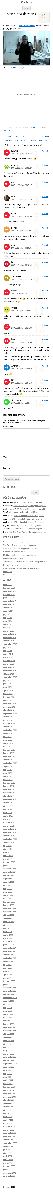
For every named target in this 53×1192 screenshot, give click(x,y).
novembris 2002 (9, 1137)
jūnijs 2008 (7, 928)
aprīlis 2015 (8, 691)
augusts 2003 (8, 1107)
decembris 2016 (9, 634)
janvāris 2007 (8, 985)
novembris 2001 (9, 1176)
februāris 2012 (9, 783)
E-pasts (6, 468)
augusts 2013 (8, 733)
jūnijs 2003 (7, 1113)
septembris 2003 (10, 1103)
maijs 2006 (7, 1011)
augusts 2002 (8, 1146)
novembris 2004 (9, 1057)
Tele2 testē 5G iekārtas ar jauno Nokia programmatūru (25, 562)
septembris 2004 (10, 1064)
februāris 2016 (9, 661)
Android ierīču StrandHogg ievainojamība (20, 549)
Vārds (5, 457)
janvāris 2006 (8, 1024)
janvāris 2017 (8, 631)
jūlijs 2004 (7, 1070)
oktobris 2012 (8, 760)
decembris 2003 (9, 1094)
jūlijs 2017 (7, 615)
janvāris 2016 (8, 664)
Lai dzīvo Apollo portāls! (13, 558)
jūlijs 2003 (7, 1110)
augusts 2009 (8, 882)
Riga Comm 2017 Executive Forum (17, 575)
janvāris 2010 (8, 866)
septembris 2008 (10, 918)
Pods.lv (26, 2)
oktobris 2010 (8, 836)
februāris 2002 (9, 1166)
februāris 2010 (9, 862)
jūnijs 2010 (7, 849)
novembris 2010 (9, 833)
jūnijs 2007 (7, 968)
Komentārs (8, 427)
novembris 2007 (9, 951)
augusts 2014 (8, 717)
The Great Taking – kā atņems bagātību (29, 506)
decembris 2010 (9, 829)
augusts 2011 (8, 803)
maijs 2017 (7, 621)
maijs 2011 (7, 813)
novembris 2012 (9, 756)
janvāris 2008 (8, 945)
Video (38, 128)
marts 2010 (7, 859)
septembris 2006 (10, 998)
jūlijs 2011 (7, 806)
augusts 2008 (8, 922)
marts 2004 (7, 1084)
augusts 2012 (8, 767)
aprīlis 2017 (8, 624)
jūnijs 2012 (7, 770)
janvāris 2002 (8, 1170)
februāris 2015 (9, 697)
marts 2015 (7, 694)
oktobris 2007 (8, 955)
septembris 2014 (10, 714)
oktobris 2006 (8, 994)
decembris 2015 (9, 667)
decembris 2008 (9, 909)
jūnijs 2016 (7, 651)
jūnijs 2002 (7, 1153)
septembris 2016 (10, 644)
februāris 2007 (9, 981)
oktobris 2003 (8, 1100)
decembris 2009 (9, 869)
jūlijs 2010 (7, 846)
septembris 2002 (10, 1143)
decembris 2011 (9, 790)
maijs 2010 (7, 852)
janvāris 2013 (8, 753)
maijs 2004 (7, 1077)
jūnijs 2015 (7, 684)
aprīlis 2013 (8, 743)
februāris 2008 (9, 942)
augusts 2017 (8, 611)
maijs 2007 (7, 971)
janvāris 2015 (8, 700)
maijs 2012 (7, 773)
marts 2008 (7, 938)
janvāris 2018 (8, 598)
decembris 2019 (9, 591)
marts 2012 (7, 780)
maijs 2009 (7, 892)
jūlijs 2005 (7, 1044)
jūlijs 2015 (7, 681)
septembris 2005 (10, 1037)
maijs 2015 (7, 687)
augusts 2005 (8, 1041)
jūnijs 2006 (7, 1008)
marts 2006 (7, 1018)
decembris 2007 (9, 948)
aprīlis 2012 (8, 776)
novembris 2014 (9, 707)
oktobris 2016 (8, 641)
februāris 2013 (9, 750)
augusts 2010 (8, 842)
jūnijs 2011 (7, 809)
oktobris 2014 (8, 710)
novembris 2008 (9, 912)
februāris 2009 (9, 902)
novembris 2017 (9, 605)
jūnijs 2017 (7, 618)
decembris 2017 (9, 601)
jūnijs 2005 (7, 1047)
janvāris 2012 (8, 786)
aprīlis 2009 (8, 895)
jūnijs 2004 (7, 1074)
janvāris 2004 (8, 1090)
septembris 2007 (10, 958)
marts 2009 (7, 899)
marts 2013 (7, 747)
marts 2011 (7, 819)
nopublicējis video (27, 26)
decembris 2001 (9, 1173)
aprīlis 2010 (8, 856)
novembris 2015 (9, 671)
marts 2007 (7, 978)
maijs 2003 (7, 1117)
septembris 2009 (10, 879)
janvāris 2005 (8, 1054)
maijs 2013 (7, 740)
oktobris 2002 (8, 1140)
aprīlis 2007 (8, 975)
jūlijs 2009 (7, 885)
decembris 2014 (9, 704)
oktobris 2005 (8, 1034)
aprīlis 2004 (8, 1080)
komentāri (44, 16)
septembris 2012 (10, 763)
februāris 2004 (9, 1087)
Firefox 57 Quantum (11, 565)
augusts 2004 (8, 1067)
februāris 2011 (9, 823)
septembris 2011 (10, 799)
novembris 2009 (9, 872)
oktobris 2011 (8, 796)
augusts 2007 (8, 961)
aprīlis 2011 (8, 816)
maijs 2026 (7, 585)
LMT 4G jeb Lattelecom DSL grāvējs (29, 516)
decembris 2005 (9, 1027)
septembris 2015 (10, 677)
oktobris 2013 (8, 727)
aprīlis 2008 (8, 935)
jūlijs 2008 (7, 925)
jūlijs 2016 (7, 648)
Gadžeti (32, 128)
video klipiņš (18, 67)
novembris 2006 (9, 991)
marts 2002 (7, 1163)
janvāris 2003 (8, 1130)
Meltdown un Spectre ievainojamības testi (20, 555)
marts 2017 (7, 628)
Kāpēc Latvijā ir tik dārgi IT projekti (28, 502)
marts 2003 (7, 1123)
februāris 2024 (9, 588)
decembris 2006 (9, 988)
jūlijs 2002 (7, 1150)
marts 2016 (7, 657)
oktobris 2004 (8, 1061)
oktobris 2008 (8, 915)
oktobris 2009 (8, 875)
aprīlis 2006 (8, 1014)
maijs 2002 (7, 1156)
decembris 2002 (9, 1133)
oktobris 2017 (8, 608)
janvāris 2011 (8, 826)
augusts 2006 (8, 1001)
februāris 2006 (9, 1021)
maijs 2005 (7, 1051)
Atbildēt (45, 151)
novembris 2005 (9, 1031)
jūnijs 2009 (7, 889)
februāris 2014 (9, 724)
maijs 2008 (7, 932)
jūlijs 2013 (7, 737)
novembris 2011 (9, 793)
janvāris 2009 (8, 905)
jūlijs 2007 (7, 965)
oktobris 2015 (8, 674)
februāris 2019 (9, 595)
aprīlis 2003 (8, 1120)
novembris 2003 (9, 1097)
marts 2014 (7, 720)
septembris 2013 (10, 730)
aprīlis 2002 (8, 1160)
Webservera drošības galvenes (16, 552)
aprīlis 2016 (8, 654)
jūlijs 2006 (7, 1004)
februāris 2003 (9, 1127)
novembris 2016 (9, 638)
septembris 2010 (10, 839)
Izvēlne (26, 8)
